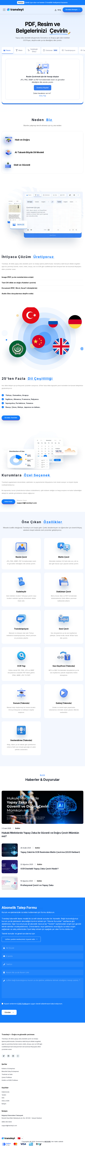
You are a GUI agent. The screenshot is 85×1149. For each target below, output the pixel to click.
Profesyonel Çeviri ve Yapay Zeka (36, 885)
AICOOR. (47, 1141)
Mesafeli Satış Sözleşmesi (10, 1071)
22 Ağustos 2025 (26, 864)
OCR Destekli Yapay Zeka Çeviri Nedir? (39, 869)
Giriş (59, 10)
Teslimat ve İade (7, 1074)
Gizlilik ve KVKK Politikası (10, 1080)
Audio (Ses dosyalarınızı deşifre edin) (17, 294)
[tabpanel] (42, 79)
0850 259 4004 (7, 1122)
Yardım (4, 1095)
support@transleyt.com (27, 503)
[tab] (7, 50)
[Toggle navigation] (4, 9)
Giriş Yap (42, 96)
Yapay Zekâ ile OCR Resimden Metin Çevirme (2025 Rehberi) (50, 852)
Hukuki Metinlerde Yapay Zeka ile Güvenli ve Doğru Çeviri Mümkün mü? (40, 834)
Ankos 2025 (5, 1101)
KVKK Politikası (22, 1004)
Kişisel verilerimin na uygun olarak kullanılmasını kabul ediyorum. (33, 1004)
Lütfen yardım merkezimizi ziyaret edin (20, 939)
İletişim (4, 1104)
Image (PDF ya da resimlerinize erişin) (17, 277)
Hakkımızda (5, 1092)
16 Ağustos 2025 (26, 881)
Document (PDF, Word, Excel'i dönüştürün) (19, 288)
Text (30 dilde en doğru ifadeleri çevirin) (19, 283)
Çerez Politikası (7, 1077)
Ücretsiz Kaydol (43, 88)
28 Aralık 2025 (25, 848)
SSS (3, 1098)
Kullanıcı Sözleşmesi (8, 1068)
